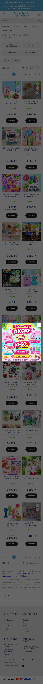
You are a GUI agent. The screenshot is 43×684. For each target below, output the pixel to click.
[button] (39, 325)
